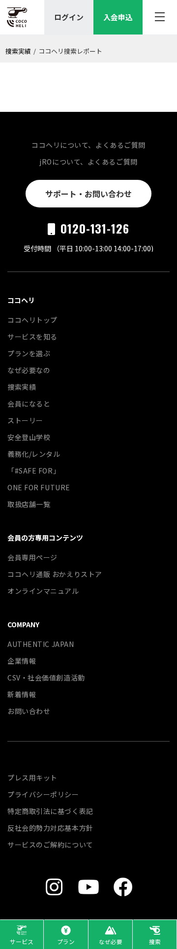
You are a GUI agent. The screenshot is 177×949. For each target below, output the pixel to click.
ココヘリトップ (32, 320)
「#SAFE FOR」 (33, 470)
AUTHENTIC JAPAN (40, 644)
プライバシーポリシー (43, 794)
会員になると (28, 403)
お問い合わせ (28, 711)
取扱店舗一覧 (28, 504)
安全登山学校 (28, 437)
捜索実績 (18, 51)
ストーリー (25, 420)
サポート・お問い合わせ (88, 194)
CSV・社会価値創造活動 (46, 677)
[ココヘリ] (17, 17)
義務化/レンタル (33, 454)
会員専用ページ (32, 557)
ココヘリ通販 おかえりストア (54, 574)
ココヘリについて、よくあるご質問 (88, 144)
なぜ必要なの (28, 370)
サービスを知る (32, 336)
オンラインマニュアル (43, 591)
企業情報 (21, 661)
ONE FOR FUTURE (38, 487)
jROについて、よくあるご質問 (88, 161)
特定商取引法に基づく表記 (50, 811)
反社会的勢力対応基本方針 (50, 828)
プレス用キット (32, 777)
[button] (22, 934)
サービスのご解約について (50, 844)
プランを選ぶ (28, 353)
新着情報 (21, 694)
